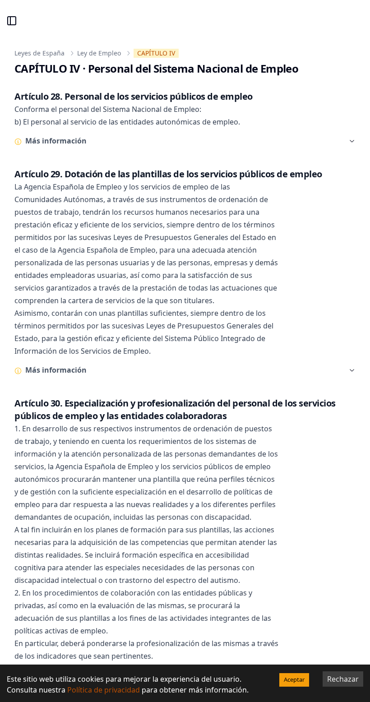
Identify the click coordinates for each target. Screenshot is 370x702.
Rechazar (343, 679)
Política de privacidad (103, 690)
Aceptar (294, 679)
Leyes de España (39, 53)
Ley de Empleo (99, 53)
